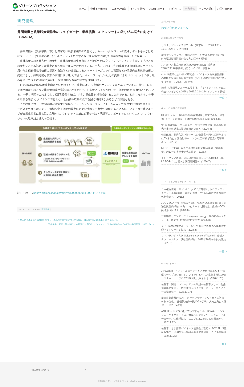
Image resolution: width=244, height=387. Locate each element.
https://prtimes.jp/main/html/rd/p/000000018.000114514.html (71, 192)
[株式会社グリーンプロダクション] (33, 5)
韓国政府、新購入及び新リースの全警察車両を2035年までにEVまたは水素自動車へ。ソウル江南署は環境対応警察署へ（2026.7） (193, 138)
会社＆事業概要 (99, 8)
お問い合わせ (224, 8)
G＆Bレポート (157, 8)
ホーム (83, 8)
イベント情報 (137, 8)
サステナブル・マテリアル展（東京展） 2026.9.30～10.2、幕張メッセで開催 (191, 47)
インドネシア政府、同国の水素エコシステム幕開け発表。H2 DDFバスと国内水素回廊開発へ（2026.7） (193, 159)
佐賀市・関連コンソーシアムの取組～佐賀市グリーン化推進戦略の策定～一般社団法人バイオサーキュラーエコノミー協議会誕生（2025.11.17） (193, 288)
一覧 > (223, 97)
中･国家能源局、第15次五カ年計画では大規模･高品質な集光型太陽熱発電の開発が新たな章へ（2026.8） (193, 126)
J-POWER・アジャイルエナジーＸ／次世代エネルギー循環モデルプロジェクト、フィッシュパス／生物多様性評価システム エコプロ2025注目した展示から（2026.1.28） (193, 274)
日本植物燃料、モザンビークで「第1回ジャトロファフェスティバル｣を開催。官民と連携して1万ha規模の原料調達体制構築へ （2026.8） (193, 193)
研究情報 (190, 8)
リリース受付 (206, 8)
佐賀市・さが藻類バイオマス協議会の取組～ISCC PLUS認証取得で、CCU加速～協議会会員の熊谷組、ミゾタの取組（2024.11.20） (193, 332)
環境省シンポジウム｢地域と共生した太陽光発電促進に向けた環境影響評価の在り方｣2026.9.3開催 (193, 57)
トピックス (175, 8)
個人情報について (40, 370)
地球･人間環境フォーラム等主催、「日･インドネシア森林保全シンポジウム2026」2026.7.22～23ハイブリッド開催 (193, 89)
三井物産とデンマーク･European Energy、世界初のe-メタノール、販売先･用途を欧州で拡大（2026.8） (193, 218)
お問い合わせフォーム (174, 27)
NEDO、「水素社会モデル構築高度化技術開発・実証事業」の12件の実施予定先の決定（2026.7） (192, 150)
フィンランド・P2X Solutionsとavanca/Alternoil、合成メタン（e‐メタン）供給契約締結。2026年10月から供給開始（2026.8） (193, 239)
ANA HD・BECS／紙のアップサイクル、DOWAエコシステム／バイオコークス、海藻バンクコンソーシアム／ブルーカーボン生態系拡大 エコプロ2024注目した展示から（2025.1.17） (193, 317)
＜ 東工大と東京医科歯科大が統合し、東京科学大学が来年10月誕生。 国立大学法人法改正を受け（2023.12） (68, 220)
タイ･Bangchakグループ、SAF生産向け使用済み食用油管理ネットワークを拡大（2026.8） (193, 227)
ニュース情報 (119, 8)
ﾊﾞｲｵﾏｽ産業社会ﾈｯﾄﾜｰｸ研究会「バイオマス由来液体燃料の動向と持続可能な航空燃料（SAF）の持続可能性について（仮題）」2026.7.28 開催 (193, 78)
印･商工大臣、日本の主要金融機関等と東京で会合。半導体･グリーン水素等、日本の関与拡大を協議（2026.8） (193, 117)
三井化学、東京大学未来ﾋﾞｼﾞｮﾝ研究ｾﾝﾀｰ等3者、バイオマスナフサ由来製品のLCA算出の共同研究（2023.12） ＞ (101, 224)
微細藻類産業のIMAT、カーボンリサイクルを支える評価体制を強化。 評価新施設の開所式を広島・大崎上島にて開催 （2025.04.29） (193, 301)
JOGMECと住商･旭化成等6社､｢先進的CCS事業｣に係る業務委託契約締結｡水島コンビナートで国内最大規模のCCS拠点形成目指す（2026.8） (193, 206)
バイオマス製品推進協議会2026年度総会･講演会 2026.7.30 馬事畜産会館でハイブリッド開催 (188, 66)
